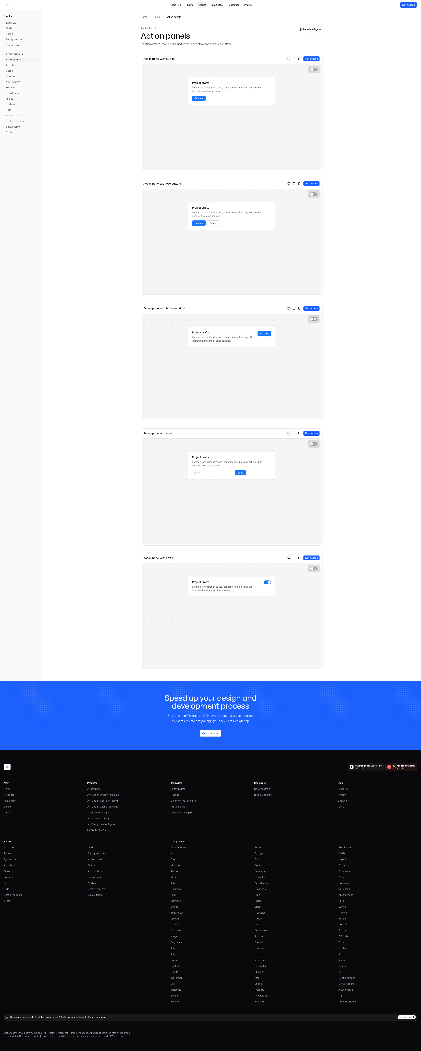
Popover (259, 936)
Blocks (202, 4)
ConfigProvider (346, 977)
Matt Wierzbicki (114, 1036)
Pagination (260, 877)
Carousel (343, 924)
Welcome (176, 989)
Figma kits (175, 4)
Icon (173, 853)
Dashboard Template (182, 812)
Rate (341, 900)
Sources (175, 1001)
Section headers (15, 121)
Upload (175, 918)
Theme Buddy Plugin (98, 812)
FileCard (259, 1001)
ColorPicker (261, 888)
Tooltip (342, 948)
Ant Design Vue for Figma (101, 824)
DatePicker (344, 888)
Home (144, 16)
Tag (173, 948)
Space (258, 865)
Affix (257, 977)
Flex (173, 859)
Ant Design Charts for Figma (102, 806)
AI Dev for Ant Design (98, 818)
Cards (9, 70)
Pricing (248, 4)
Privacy (342, 794)
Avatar (258, 918)
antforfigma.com (33, 1032)
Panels (9, 33)
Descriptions (261, 930)
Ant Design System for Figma (103, 794)
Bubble (258, 983)
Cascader (343, 883)
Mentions (176, 900)
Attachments (345, 989)
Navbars (10, 104)
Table (341, 942)
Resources (233, 4)
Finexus (175, 794)
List (173, 983)
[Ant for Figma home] (7, 767)
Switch (342, 906)
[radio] (288, 58)
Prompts (259, 989)
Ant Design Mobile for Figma (102, 800)
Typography (12, 45)
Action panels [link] (173, 16)
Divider (342, 853)
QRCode (343, 936)
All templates (178, 788)
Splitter (342, 865)
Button (258, 847)
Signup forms (13, 126)
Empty (342, 930)
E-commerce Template (183, 800)
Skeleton (259, 971)
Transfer (343, 912)
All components (179, 847)
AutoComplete (263, 883)
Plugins (190, 4)
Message (260, 960)
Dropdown (344, 871)
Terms (341, 806)
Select (174, 906)
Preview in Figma (312, 29)
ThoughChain (262, 995)
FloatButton (345, 847)
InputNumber (345, 894)
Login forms (12, 93)
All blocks (9, 847)
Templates (217, 4)
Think (341, 995)
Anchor (175, 871)
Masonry (175, 865)
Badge (342, 918)
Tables (9, 98)
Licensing (343, 788)
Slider (258, 906)
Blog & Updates (263, 794)
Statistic (259, 942)
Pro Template (178, 806)
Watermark (177, 977)
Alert (341, 954)
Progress (343, 966)
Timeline (259, 948)
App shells (11, 65)
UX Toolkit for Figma (98, 830)
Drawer (174, 960)
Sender (175, 995)
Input (257, 894)
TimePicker (177, 912)
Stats (9, 132)
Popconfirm (261, 966)
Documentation (262, 788)
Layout (342, 859)
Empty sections (14, 39)
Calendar (176, 924)
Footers (10, 87)
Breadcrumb (261, 871)
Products (9, 794)
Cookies (10, 76)
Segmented (177, 942)
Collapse (176, 930)
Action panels (13, 59)
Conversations (346, 983)
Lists (8, 109)
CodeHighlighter (347, 1001)
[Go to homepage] (7, 5)
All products (94, 788)
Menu (174, 877)
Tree (257, 954)
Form (173, 894)
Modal (341, 960)
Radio (258, 900)
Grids (9, 28)
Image (174, 936)
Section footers (14, 115)
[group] (294, 58)
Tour (173, 954)
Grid (257, 859)
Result (174, 971)
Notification (177, 966)
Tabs (173, 883)
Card (257, 924)
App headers (13, 81)
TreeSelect (260, 912)
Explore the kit (406, 1017)
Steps (341, 877)
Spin (340, 971)
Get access (408, 4)
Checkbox (176, 888)
